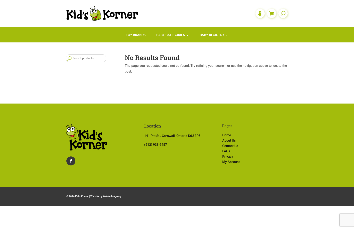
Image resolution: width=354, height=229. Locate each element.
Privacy (227, 156)
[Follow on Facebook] (70, 160)
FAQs (226, 151)
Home (226, 135)
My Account (231, 162)
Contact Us (230, 146)
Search (69, 58)
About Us (229, 140)
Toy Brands (136, 35)
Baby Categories (170, 35)
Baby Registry (212, 35)
